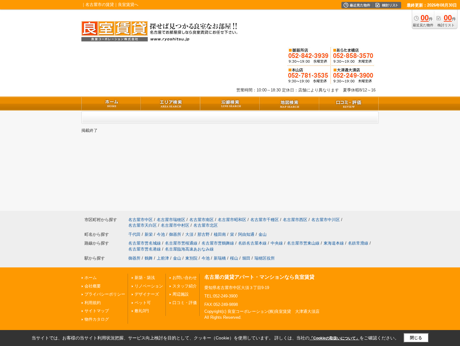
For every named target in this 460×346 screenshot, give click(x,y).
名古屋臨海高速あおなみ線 (189, 249)
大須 (189, 234)
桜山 (234, 258)
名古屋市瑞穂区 (171, 219)
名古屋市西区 (295, 219)
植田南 (220, 234)
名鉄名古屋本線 (252, 243)
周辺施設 (180, 294)
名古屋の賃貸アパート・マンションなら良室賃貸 (259, 277)
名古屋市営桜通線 (181, 243)
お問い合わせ (184, 277)
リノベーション (149, 286)
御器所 (175, 234)
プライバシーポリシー (104, 294)
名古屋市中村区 (175, 225)
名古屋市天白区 (142, 225)
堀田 (246, 258)
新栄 (149, 234)
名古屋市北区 (205, 225)
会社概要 (92, 286)
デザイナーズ (147, 294)
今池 (161, 234)
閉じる (416, 337)
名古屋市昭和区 (232, 219)
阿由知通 (246, 234)
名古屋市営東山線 (303, 243)
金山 (262, 234)
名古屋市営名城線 (144, 243)
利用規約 (92, 302)
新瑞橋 (220, 258)
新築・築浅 (145, 277)
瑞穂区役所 (264, 258)
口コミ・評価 (184, 302)
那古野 (203, 234)
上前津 (163, 258)
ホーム (90, 277)
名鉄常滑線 (358, 243)
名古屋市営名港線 (144, 249)
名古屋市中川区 (325, 219)
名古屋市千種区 (264, 219)
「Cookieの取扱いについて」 (334, 338)
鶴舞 (149, 258)
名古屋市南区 (201, 219)
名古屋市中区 (140, 219)
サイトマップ (96, 310)
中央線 (277, 243)
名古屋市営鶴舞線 (218, 243)
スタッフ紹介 (184, 286)
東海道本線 (334, 243)
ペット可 (143, 302)
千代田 (134, 234)
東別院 (191, 258)
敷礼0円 (142, 310)
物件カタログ (96, 319)
